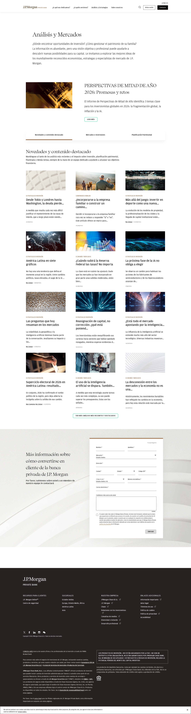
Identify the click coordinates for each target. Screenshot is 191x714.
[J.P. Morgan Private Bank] (35, 7)
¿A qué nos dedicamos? (61, 7)
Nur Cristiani (129, 222)
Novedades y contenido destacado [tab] (49, 135)
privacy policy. (22, 711)
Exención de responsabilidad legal (72, 690)
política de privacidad (105, 524)
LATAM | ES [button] (165, 3)
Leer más (91, 119)
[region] (95, 710)
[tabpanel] (95, 288)
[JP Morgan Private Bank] (34, 584)
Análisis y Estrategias (100, 7)
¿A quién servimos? (81, 7)
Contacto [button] (163, 7)
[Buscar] (139, 7)
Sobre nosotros (117, 7)
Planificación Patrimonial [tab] (142, 135)
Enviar (151, 531)
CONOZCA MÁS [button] (28, 651)
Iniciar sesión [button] (149, 7)
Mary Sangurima (30, 404)
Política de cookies (147, 610)
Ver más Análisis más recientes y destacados (96, 416)
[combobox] (126, 464)
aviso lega (37, 698)
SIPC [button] (91, 679)
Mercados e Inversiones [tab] (95, 135)
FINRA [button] (86, 679)
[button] (24, 632)
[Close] (187, 709)
